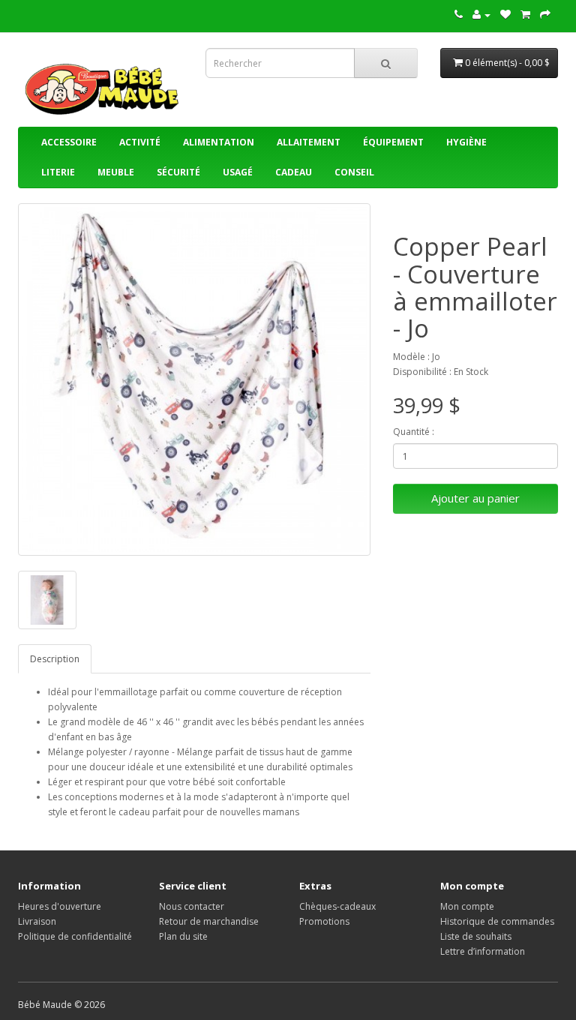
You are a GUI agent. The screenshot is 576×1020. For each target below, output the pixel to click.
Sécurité (178, 172)
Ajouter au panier (475, 498)
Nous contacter (191, 906)
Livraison (37, 921)
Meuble (116, 172)
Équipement (393, 142)
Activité (139, 142)
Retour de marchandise (209, 921)
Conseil (354, 172)
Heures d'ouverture (59, 906)
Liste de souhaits (476, 936)
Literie (58, 172)
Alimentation (218, 142)
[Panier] (525, 14)
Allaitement (308, 142)
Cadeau (293, 172)
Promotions (324, 921)
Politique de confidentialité (75, 936)
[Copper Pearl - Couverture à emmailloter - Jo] (194, 379)
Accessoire (69, 142)
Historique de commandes (497, 921)
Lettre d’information (482, 951)
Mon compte (467, 906)
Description (55, 658)
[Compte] (481, 14)
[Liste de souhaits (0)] (505, 14)
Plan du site (183, 936)
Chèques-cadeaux (337, 906)
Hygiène (466, 142)
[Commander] (545, 14)
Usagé (238, 172)
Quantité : (413, 431)
